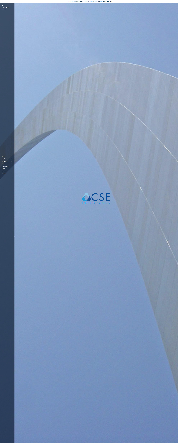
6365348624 (6, 7)
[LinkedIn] (2, 5)
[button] (6, 158)
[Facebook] (4, 5)
